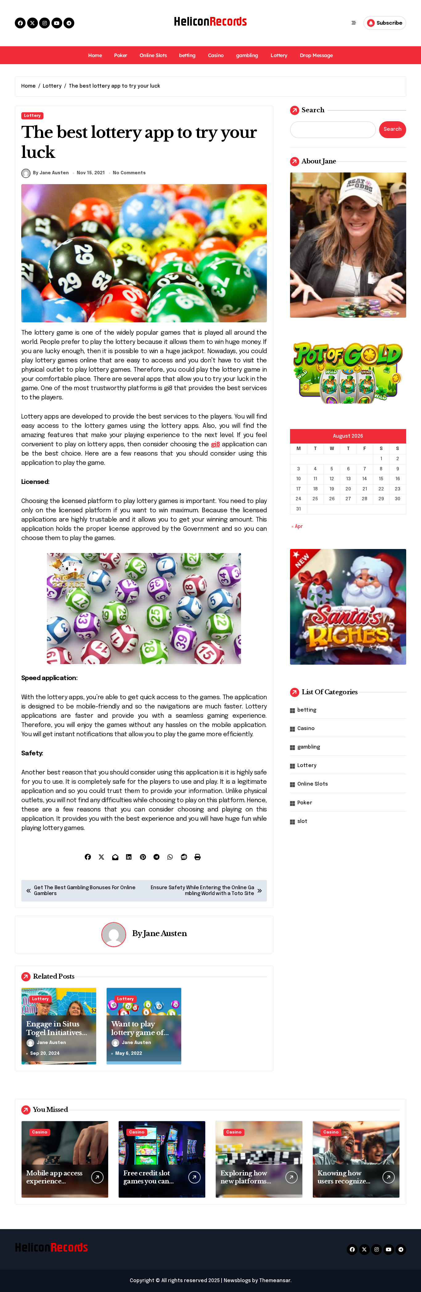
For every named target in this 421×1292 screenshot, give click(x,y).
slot (302, 821)
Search (313, 110)
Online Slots (153, 55)
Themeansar (274, 1280)
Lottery (279, 55)
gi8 (215, 444)
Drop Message (316, 55)
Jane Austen (165, 933)
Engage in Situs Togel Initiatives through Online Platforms (54, 1037)
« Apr (297, 526)
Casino (216, 55)
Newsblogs (237, 1280)
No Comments (129, 173)
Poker (120, 55)
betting (187, 55)
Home (95, 55)
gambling (247, 55)
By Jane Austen (51, 173)
